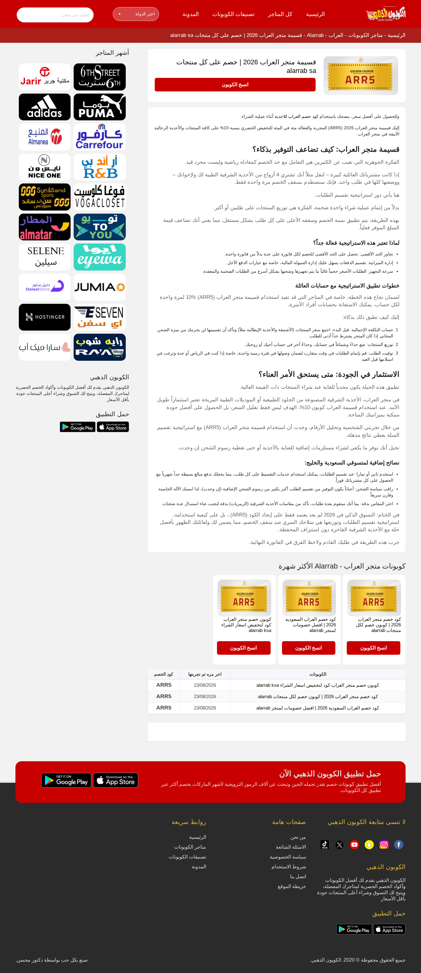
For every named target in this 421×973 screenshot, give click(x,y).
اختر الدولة (137, 13)
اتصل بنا (298, 876)
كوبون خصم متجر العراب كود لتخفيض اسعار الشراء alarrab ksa (246, 625)
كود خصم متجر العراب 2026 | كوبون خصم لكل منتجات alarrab (378, 625)
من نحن (298, 837)
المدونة (190, 14)
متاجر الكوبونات (365, 35)
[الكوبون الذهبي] (386, 13)
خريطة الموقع (292, 886)
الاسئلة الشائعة (291, 847)
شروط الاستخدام (289, 866)
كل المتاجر (280, 14)
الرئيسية (315, 14)
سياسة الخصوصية (288, 856)
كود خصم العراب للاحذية (296, 116)
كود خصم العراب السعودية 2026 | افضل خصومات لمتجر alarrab (310, 625)
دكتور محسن (30, 960)
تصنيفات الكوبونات (233, 14)
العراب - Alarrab (325, 35)
